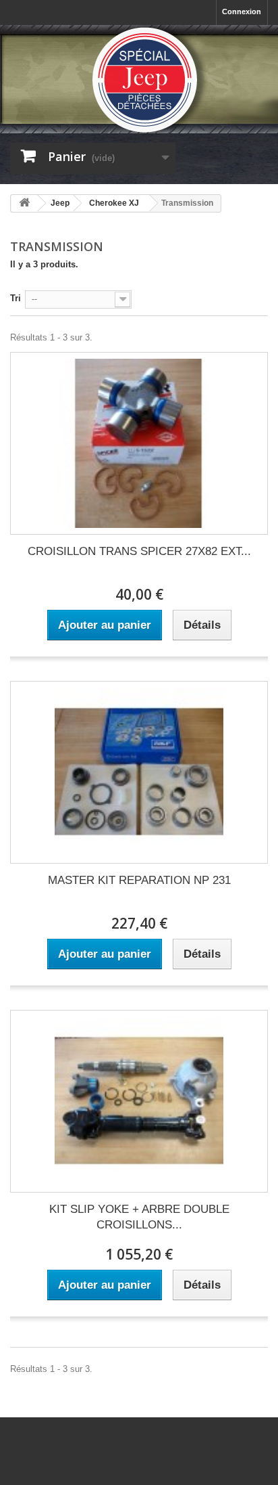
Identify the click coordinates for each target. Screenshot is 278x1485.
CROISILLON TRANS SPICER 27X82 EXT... (139, 551)
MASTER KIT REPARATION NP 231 (139, 880)
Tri (15, 298)
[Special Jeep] (139, 80)
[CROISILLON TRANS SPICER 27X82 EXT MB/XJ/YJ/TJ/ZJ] (139, 443)
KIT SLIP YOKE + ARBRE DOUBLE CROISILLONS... (139, 1217)
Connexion (241, 11)
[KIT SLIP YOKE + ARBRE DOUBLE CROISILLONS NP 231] (139, 1101)
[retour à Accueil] (24, 203)
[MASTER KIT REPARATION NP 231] (139, 772)
